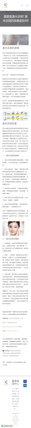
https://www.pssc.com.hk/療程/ (12, 327)
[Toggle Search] (22, 5)
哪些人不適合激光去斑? (9, 322)
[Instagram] (25, 385)
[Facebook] (25, 381)
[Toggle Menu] (27, 5)
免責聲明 (14, 413)
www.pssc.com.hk (11, 331)
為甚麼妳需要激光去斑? (16, 318)
